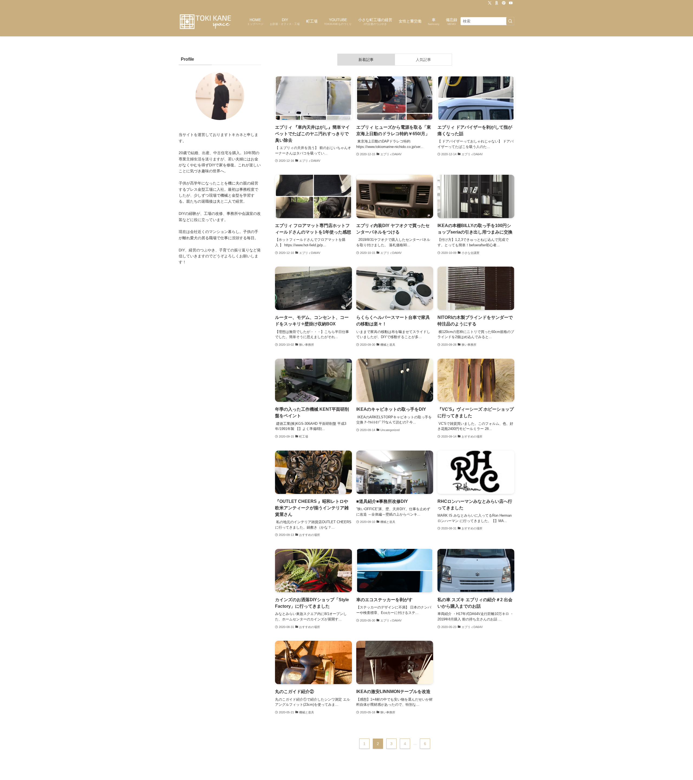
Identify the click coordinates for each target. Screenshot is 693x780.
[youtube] (510, 3)
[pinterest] (503, 3)
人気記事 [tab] (423, 59)
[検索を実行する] (510, 21)
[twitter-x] (489, 3)
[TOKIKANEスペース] (206, 21)
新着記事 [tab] (366, 59)
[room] (496, 3)
